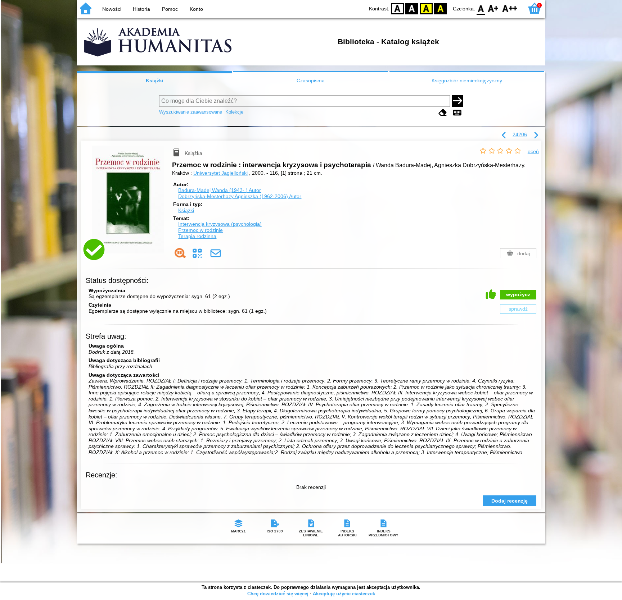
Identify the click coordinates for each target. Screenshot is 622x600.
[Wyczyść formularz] (443, 112)
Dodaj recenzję (509, 501)
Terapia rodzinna (197, 236)
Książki (154, 80)
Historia (141, 9)
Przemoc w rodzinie (200, 230)
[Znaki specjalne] (457, 112)
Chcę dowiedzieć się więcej (277, 593)
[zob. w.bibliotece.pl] (180, 253)
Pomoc (170, 9)
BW (411, 8)
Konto (196, 9)
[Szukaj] (457, 101)
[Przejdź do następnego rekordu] (536, 135)
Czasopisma (311, 80)
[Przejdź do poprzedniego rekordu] (504, 135)
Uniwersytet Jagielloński (220, 173)
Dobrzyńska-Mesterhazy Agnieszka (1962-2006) (239, 196)
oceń (533, 151)
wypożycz (518, 294)
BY (441, 8)
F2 (509, 8)
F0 (481, 8)
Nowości (111, 9)
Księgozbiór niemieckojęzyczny (467, 80)
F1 (493, 8)
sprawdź (518, 309)
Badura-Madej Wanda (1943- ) (219, 190)
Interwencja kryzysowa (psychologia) (220, 224)
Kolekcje (234, 112)
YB (426, 8)
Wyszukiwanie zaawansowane (190, 112)
